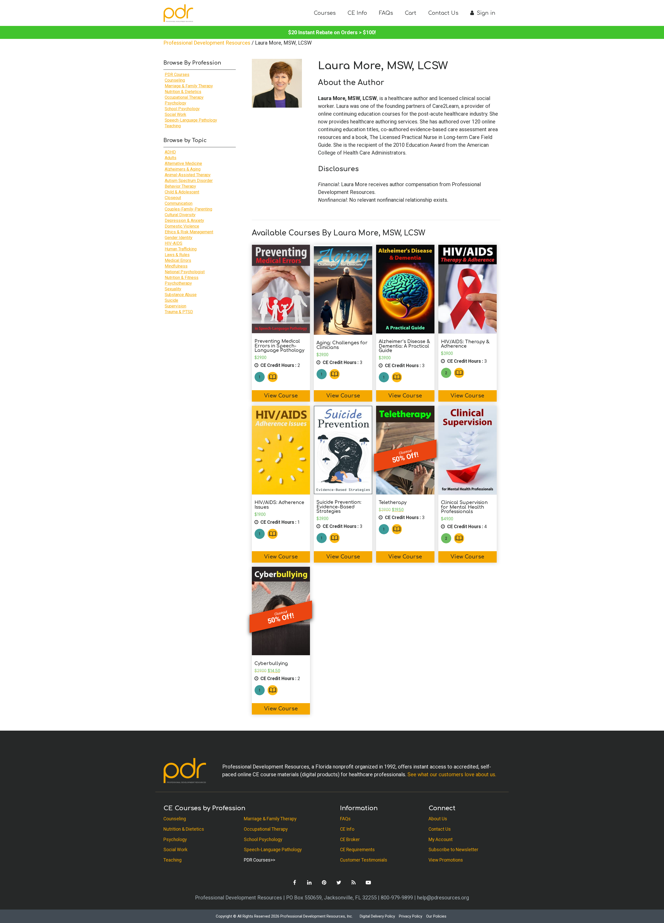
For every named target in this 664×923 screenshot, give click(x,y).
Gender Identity (178, 237)
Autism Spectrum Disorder (189, 180)
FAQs (386, 13)
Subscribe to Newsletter (453, 849)
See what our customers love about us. (451, 774)
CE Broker (350, 839)
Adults (170, 157)
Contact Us (443, 13)
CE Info (357, 13)
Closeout (173, 197)
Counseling (175, 80)
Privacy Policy (410, 916)
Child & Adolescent (182, 192)
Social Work (175, 114)
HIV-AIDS (173, 243)
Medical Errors (178, 260)
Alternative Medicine (183, 163)
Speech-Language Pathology (191, 120)
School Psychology (182, 108)
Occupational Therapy (184, 97)
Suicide (171, 300)
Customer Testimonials (363, 860)
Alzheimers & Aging (182, 169)
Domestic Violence (182, 226)
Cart (410, 13)
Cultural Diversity (180, 214)
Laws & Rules (177, 254)
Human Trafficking (181, 249)
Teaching (173, 125)
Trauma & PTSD (179, 311)
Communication (178, 203)
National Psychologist (185, 271)
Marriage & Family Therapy (189, 85)
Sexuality (173, 288)
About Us (437, 818)
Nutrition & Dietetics (183, 91)
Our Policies (436, 916)
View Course (281, 396)
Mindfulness (176, 266)
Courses (325, 13)
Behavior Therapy (180, 186)
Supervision (175, 306)
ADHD (170, 152)
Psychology (175, 103)
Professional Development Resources (206, 43)
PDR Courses (177, 74)
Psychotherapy (178, 283)
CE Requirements (357, 849)
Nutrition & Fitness (181, 277)
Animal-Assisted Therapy (188, 174)
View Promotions (445, 860)
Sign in (485, 13)
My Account (440, 839)
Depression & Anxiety (184, 220)
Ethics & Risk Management (189, 231)
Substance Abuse (181, 294)
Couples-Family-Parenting (188, 209)
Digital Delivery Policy (377, 916)
